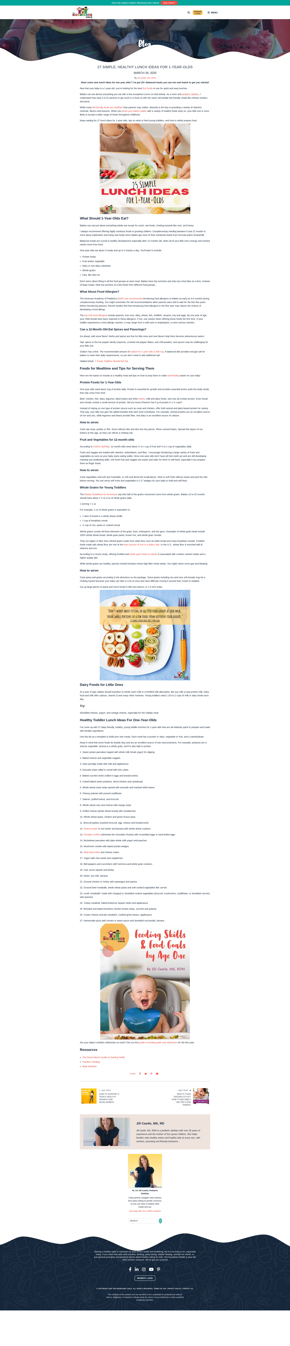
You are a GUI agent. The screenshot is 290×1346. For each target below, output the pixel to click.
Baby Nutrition (89, 1066)
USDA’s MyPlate (101, 446)
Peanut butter (90, 828)
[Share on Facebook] (140, 1073)
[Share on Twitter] (145, 1073)
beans (142, 399)
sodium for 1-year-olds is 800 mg (146, 351)
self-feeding (173, 375)
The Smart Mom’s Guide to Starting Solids (103, 1057)
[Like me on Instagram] (144, 1269)
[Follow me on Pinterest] (159, 1269)
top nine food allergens (95, 315)
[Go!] (160, 1220)
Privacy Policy (174, 1288)
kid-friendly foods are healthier (107, 107)
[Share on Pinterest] (151, 1073)
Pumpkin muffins (92, 834)
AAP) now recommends (130, 298)
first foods (148, 88)
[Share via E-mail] (157, 1073)
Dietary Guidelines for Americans (100, 494)
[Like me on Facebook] (131, 1269)
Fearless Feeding (91, 1062)
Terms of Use (160, 1288)
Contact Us (187, 1288)
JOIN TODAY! (169, 3)
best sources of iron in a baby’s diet (141, 544)
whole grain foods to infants (143, 554)
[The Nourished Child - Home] (82, 12)
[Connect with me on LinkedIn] (137, 1269)
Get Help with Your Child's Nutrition (145, 1211)
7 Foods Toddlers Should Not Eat (111, 361)
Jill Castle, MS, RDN (146, 78)
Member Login (198, 12)
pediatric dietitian (190, 94)
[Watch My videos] (152, 1269)
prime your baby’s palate (134, 111)
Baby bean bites (92, 852)
